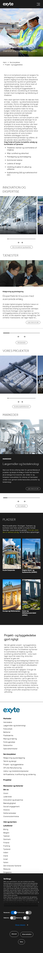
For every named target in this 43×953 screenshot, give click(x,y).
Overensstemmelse (11, 816)
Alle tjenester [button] (22, 342)
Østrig (5, 829)
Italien (5, 862)
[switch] (28, 912)
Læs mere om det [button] (29, 227)
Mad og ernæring (10, 739)
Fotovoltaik (7, 729)
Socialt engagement (11, 806)
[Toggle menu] (38, 4)
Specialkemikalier (10, 749)
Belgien (6, 833)
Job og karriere (10, 822)
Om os (6, 790)
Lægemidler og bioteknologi (14, 726)
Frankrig (6, 846)
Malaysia (6, 869)
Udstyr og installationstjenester (16, 771)
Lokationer (8, 826)
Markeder (7, 718)
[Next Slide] (25, 336)
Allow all (14, 934)
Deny (21, 942)
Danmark (7, 839)
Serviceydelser (15, 62)
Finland (6, 843)
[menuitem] (8, 4)
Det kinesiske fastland (12, 866)
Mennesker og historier (13, 786)
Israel (5, 859)
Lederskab (7, 797)
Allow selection (27, 934)
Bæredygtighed (9, 803)
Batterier (6, 732)
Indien (5, 852)
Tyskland (6, 849)
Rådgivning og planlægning (14, 758)
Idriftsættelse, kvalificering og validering (19, 774)
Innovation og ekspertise (13, 800)
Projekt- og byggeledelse (13, 764)
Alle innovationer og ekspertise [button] (21, 247)
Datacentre (7, 745)
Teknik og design (9, 761)
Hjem (5, 62)
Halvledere (7, 722)
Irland (5, 856)
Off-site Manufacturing (12, 768)
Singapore (7, 872)
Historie (6, 810)
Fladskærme (8, 735)
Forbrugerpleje (9, 742)
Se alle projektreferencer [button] (21, 406)
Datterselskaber (9, 813)
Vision (5, 793)
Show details (20, 925)
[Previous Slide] (18, 336)
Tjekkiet (6, 836)
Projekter (7, 780)
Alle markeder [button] (21, 506)
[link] (12, 570)
